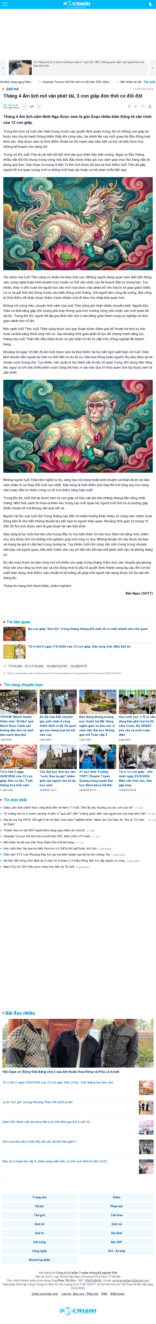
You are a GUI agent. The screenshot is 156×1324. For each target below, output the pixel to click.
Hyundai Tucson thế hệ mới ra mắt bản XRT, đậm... (44, 82)
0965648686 (93, 1280)
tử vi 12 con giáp (34, 666)
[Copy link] (142, 106)
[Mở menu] (5, 4)
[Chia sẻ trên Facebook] (129, 106)
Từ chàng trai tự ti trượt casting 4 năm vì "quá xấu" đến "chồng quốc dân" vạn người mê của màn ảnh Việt (79, 814)
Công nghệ (39, 1251)
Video (117, 1197)
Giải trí (39, 1233)
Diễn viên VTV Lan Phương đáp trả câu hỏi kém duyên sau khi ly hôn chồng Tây (64, 854)
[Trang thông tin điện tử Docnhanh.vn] (77, 4)
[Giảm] (24, 106)
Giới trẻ (117, 1224)
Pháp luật (116, 1206)
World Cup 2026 (39, 1260)
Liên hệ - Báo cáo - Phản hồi (79, 1294)
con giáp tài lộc (78, 666)
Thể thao (116, 1215)
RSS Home (117, 1294)
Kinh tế (39, 1224)
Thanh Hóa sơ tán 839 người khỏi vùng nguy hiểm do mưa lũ (48, 830)
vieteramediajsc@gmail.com (130, 1280)
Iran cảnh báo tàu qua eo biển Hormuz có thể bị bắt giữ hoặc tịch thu (57, 848)
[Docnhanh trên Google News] (11, 106)
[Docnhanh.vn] (78, 1312)
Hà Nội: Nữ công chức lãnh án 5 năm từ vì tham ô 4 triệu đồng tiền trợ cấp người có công (71, 860)
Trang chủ (39, 1197)
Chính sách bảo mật (45, 1294)
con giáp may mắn (57, 666)
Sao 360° (117, 1242)
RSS (104, 1294)
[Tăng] (39, 106)
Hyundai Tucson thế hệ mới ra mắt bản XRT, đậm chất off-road (51, 836)
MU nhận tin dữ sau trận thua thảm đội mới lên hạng (43, 842)
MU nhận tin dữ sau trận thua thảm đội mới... (118, 82)
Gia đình (116, 1233)
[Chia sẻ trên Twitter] (135, 106)
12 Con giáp (15, 666)
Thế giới (39, 1215)
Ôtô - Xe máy (116, 1251)
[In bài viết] (150, 106)
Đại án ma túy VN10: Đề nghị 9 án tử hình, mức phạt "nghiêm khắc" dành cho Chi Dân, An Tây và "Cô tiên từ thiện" (79, 822)
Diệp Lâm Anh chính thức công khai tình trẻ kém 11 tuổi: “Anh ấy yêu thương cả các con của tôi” (73, 807)
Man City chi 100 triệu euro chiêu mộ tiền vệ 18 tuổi (46, 867)
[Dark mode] (151, 4)
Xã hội (39, 1206)
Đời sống (39, 1242)
